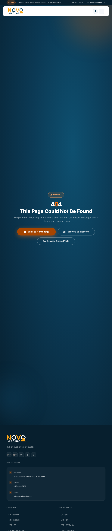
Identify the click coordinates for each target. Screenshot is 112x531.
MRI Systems (14, 520)
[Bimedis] (9, 454)
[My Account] (95, 11)
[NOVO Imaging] (15, 11)
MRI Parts (65, 520)
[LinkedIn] (21, 454)
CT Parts (65, 515)
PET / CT (12, 525)
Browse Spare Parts (58, 241)
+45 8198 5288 (76, 2)
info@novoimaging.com (96, 2)
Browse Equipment (78, 231)
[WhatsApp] (33, 454)
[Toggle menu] (101, 11)
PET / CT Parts (67, 525)
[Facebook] (27, 454)
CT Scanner (13, 515)
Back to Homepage (38, 231)
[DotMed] (15, 454)
